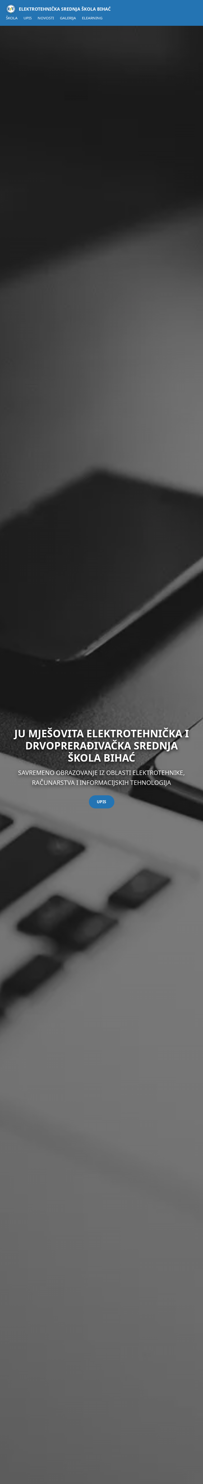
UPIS (28, 17)
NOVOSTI (46, 17)
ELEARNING (92, 17)
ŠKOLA (12, 17)
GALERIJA (68, 17)
